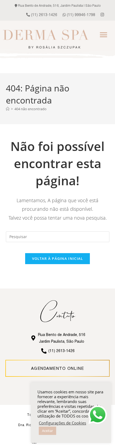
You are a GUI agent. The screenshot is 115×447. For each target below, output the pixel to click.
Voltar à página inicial (57, 258)
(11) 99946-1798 (80, 15)
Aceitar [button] (47, 430)
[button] (104, 35)
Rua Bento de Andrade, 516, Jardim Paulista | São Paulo (59, 6)
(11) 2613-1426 (43, 15)
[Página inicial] (7, 108)
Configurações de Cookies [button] (62, 422)
